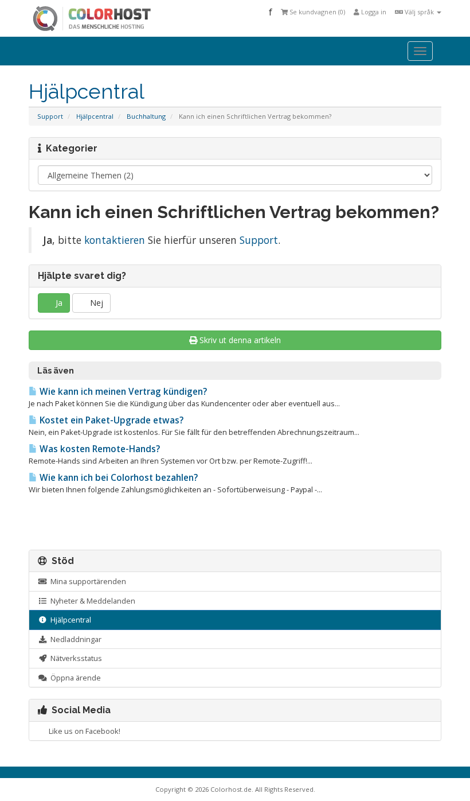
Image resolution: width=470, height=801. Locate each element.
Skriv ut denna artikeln (240, 340)
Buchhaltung (146, 116)
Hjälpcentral (94, 116)
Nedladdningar (74, 639)
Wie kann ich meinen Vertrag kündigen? (122, 392)
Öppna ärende (74, 677)
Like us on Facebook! (82, 731)
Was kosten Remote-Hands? (98, 449)
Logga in (372, 11)
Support (50, 116)
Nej (95, 302)
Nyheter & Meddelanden (91, 601)
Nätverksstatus (74, 658)
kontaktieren (114, 240)
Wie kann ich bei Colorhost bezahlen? (117, 478)
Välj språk (419, 11)
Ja (57, 302)
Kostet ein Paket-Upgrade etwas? (110, 420)
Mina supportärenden (86, 581)
